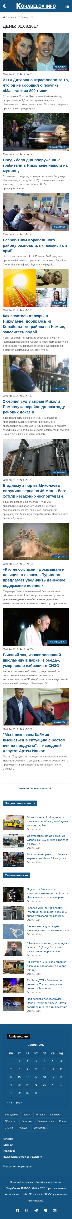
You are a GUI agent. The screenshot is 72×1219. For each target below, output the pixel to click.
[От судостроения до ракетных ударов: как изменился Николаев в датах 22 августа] (13, 841)
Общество (10, 1121)
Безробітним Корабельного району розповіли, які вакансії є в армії (35, 245)
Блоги (27, 1114)
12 (52, 1069)
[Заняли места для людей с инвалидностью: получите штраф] (13, 931)
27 (61, 1085)
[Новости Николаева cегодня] (36, 6)
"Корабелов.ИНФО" (18, 1188)
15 (19, 1077)
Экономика (40, 1127)
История (40, 1114)
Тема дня (23, 1127)
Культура (55, 1114)
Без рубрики (11, 1114)
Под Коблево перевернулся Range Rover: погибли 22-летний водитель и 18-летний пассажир (47, 1002)
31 (36, 1093)
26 (52, 1085)
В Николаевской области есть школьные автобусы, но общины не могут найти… (47, 821)
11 (44, 1069)
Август (26, 17)
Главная (10, 17)
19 (52, 1077)
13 (61, 1069)
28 (11, 1093)
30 (27, 1093)
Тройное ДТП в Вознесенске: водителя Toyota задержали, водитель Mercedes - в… (45, 984)
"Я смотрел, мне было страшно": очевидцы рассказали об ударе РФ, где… (47, 965)
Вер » (19, 1102)
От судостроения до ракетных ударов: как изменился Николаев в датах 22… (47, 839)
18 (44, 1077)
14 (11, 1077)
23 (27, 1085)
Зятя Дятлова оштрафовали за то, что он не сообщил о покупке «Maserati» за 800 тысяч (36, 85)
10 (36, 1069)
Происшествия (45, 1121)
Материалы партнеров (17, 1166)
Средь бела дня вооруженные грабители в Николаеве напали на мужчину (35, 165)
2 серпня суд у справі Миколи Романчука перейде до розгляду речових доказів (34, 406)
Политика (27, 1121)
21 (11, 1085)
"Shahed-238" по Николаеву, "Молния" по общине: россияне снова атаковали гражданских (47, 911)
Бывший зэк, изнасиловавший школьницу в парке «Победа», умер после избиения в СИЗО (32, 660)
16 (27, 1077)
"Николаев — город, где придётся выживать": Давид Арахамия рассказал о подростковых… (48, 947)
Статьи (9, 1127)
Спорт (62, 1121)
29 (19, 1093)
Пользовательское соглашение (22, 1156)
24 (36, 1085)
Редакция (9, 1150)
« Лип (10, 1102)
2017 (19, 17)
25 (44, 1085)
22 (19, 1085)
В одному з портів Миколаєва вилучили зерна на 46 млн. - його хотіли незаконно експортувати (34, 490)
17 (36, 1077)
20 (61, 1077)
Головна (8, 1138)
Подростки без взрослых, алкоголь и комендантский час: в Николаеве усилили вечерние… (47, 893)
